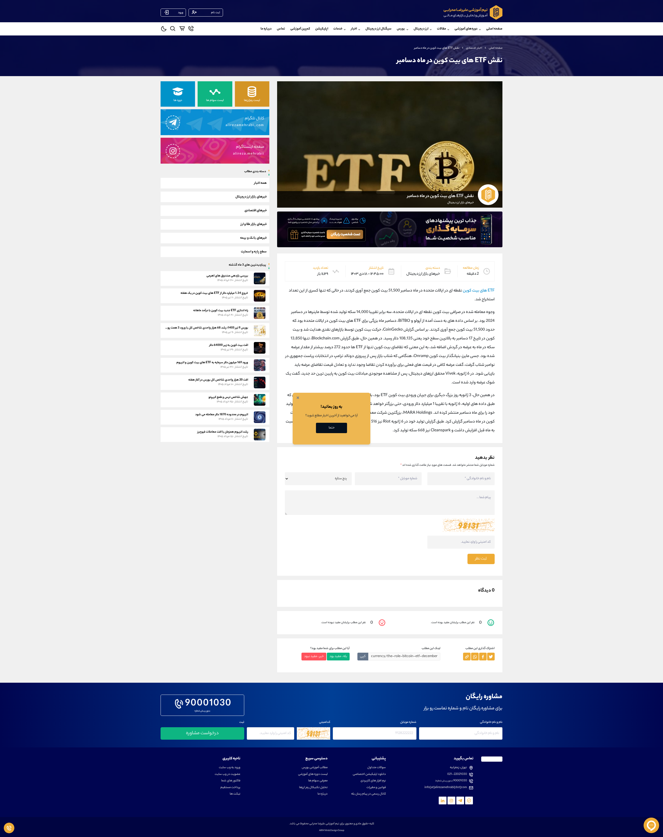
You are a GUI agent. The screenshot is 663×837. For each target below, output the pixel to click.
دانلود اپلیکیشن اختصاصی (369, 774)
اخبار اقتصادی (474, 48)
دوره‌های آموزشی (466, 29)
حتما (332, 428)
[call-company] (191, 29)
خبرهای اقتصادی (255, 210)
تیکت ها (235, 794)
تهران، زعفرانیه (458, 767)
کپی (363, 656)
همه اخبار (260, 183)
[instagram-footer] (451, 800)
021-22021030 (457, 774)
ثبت (241, 722)
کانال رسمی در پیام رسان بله (368, 794)
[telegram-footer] (469, 800)
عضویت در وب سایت (227, 774)
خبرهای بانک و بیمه (253, 238)
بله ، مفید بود (338, 656)
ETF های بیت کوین (479, 291)
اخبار (354, 29)
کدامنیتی (324, 722)
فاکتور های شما (230, 780)
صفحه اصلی (494, 29)
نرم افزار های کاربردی (373, 780)
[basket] (182, 29)
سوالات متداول (376, 767)
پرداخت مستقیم (230, 787)
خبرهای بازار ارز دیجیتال (251, 196)
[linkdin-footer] (442, 800)
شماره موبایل (408, 722)
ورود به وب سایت (229, 767)
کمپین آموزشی (300, 29)
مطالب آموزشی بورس (315, 767)
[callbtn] (9, 828)
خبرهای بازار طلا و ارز (254, 224)
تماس (281, 29)
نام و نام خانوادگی (491, 722)
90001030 (208, 704)
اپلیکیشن (321, 29)
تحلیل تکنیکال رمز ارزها (313, 787)
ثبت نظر (481, 559)
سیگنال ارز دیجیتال (378, 29)
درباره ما (266, 29)
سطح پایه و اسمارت (254, 251)
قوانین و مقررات (376, 787)
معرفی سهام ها (318, 780)
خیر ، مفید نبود (314, 656)
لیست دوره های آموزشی (313, 774)
